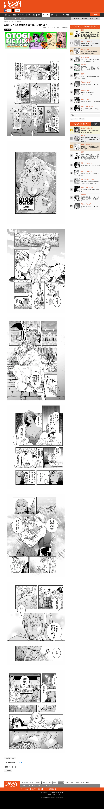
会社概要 (54, 792)
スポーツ (21, 15)
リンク (45, 789)
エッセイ (48, 786)
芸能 (14, 15)
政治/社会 (8, 15)
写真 (82, 782)
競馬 (52, 15)
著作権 (40, 789)
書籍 (67, 15)
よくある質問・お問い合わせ (52, 795)
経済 (34, 15)
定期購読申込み (53, 789)
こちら (19, 762)
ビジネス (8, 770)
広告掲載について (46, 792)
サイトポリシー (25, 789)
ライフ (28, 15)
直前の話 (7, 758)
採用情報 (60, 792)
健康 (39, 15)
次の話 (13, 758)
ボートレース (60, 15)
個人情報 (33, 789)
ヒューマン (74, 119)
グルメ (24, 786)
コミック (45, 15)
